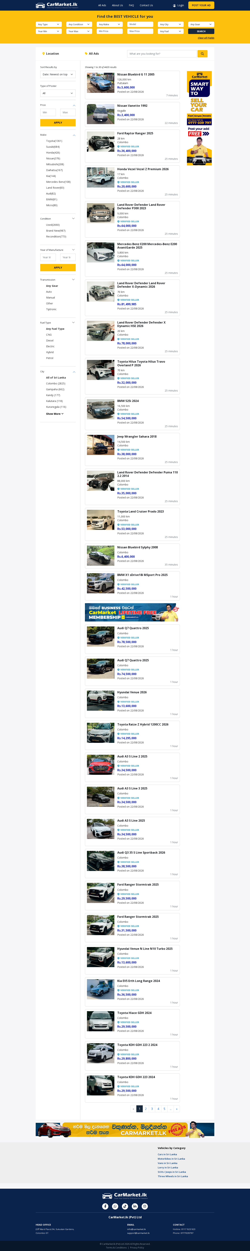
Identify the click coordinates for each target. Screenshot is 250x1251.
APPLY (58, 122)
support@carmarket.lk (138, 1233)
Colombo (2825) (55, 383)
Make (43, 134)
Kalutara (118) (54, 401)
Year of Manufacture (51, 250)
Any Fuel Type (55, 328)
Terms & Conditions (116, 1247)
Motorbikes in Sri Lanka (171, 1158)
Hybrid (50, 352)
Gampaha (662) (55, 389)
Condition (45, 218)
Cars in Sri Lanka (167, 1154)
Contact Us (146, 5)
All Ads (102, 5)
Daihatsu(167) (54, 170)
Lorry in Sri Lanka (168, 1167)
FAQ (131, 5)
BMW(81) (51, 199)
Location (52, 54)
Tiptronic (51, 309)
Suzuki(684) (53, 146)
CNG (49, 334)
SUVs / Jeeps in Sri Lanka (172, 1171)
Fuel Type (45, 322)
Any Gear (52, 286)
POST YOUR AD (201, 5)
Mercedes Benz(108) (58, 182)
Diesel (49, 340)
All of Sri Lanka (56, 377)
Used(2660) (53, 224)
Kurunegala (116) (56, 407)
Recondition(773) (56, 236)
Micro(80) (51, 205)
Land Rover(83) (55, 187)
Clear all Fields (206, 37)
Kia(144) (51, 176)
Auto (49, 291)
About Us (117, 5)
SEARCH (201, 31)
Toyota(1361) (54, 141)
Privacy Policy (137, 1247)
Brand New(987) (56, 230)
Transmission (47, 279)
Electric (50, 346)
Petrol (49, 358)
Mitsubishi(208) (55, 164)
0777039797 (187, 1233)
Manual (50, 297)
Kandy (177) (53, 395)
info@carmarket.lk (136, 1229)
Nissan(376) (53, 158)
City (42, 371)
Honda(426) (53, 152)
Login (180, 5)
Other (49, 303)
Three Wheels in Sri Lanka (173, 1176)
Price (43, 105)
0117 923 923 (188, 1229)
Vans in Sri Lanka (167, 1163)
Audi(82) (51, 193)
